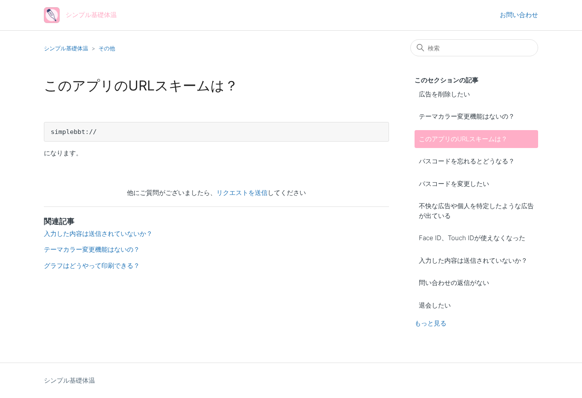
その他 (106, 48)
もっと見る (431, 323)
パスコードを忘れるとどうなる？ (467, 161)
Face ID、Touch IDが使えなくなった (472, 238)
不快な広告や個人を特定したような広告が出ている (476, 211)
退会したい (435, 305)
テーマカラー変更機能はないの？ (467, 116)
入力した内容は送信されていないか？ (473, 260)
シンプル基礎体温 (66, 48)
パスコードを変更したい (454, 184)
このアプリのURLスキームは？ (463, 139)
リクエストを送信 (242, 193)
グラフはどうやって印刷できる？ (92, 265)
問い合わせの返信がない (454, 283)
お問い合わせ (519, 15)
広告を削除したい (444, 94)
